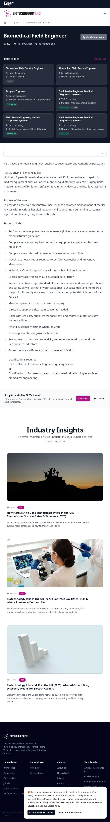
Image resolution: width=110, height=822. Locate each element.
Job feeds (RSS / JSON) (13, 793)
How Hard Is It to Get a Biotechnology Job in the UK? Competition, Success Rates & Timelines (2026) (40, 514)
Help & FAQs (63, 773)
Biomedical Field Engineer (38, 22)
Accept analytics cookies (41, 812)
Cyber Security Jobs (93, 786)
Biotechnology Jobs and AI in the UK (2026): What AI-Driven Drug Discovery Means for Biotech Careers (48, 686)
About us (61, 767)
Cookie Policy (54, 805)
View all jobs (100, 58)
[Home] (4, 22)
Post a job (83, 398)
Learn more (100, 398)
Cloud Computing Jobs (95, 781)
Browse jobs (9, 767)
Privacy (60, 778)
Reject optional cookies (70, 812)
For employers (37, 773)
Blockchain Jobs (91, 776)
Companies (8, 773)
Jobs (16, 22)
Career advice (10, 778)
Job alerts (7, 783)
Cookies (61, 783)
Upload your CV (10, 788)
